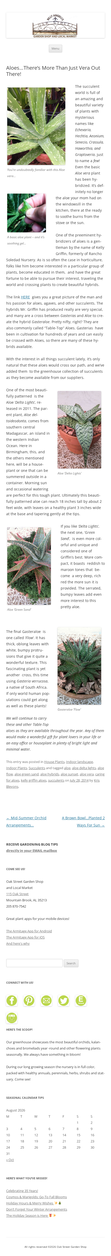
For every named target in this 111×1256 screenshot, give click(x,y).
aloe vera (87, 774)
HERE (25, 297)
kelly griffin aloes (33, 780)
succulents (56, 780)
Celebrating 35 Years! (22, 1190)
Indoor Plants (16, 768)
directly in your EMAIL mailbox (31, 850)
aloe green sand (26, 774)
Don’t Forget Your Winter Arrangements (36, 1209)
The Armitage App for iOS (25, 937)
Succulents (37, 768)
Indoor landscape (79, 761)
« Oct (10, 1159)
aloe (67, 768)
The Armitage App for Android (29, 931)
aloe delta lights (84, 768)
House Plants (54, 761)
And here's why (18, 943)
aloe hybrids (49, 774)
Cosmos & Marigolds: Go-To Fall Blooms (36, 1197)
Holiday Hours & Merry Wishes (30, 1203)
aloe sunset (69, 774)
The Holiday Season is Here (27, 1215)
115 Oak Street (17, 894)
